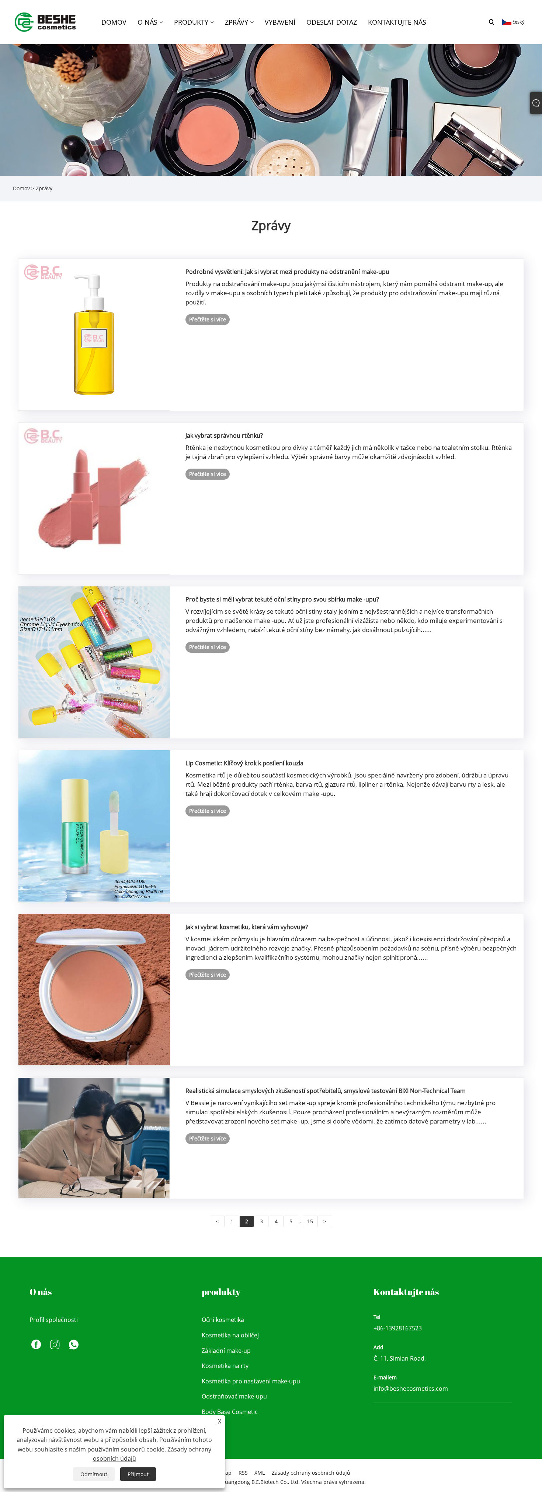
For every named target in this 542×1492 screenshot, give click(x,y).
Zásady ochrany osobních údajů (311, 1472)
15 (310, 1221)
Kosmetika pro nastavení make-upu (251, 1381)
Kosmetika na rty (225, 1366)
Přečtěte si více (207, 319)
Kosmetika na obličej (230, 1335)
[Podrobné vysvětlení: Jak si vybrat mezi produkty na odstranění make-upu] (94, 334)
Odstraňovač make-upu (234, 1396)
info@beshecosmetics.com (411, 1389)
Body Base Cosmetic (230, 1412)
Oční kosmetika (223, 1320)
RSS (243, 1472)
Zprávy (44, 188)
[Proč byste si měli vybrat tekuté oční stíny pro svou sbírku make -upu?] (94, 661)
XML (259, 1472)
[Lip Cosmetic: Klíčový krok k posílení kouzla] (94, 825)
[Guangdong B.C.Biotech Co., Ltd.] (45, 21)
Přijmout (138, 1474)
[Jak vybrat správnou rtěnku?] (94, 497)
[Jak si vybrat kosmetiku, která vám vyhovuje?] (94, 989)
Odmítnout (93, 1474)
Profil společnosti (53, 1320)
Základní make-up (226, 1351)
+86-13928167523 (398, 1328)
